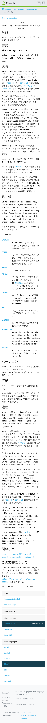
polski (6, 670)
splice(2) (28, 532)
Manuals (7, 9)
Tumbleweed (18, 9)
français (7, 659)
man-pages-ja (31, 9)
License (24, 718)
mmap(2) (20, 167)
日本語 (7, 664)
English (7, 653)
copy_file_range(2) (12, 554)
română (7, 675)
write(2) (23, 83)
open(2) (6, 557)
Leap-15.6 (8, 635)
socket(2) (17, 557)
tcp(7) (21, 443)
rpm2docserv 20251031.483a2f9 (28, 714)
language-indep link (12, 599)
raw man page (10, 605)
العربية (6, 647)
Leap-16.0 (8, 629)
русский (7, 681)
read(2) (11, 83)
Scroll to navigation (9, 18)
